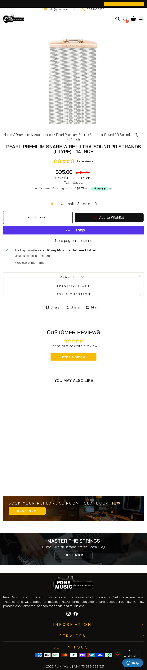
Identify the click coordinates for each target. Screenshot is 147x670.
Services (72, 635)
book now (27, 510)
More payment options (73, 240)
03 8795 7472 (95, 9)
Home (8, 135)
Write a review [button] (73, 357)
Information (72, 624)
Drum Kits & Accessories (34, 135)
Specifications (73, 285)
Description (73, 276)
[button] (64, 161)
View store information (30, 262)
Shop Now (73, 555)
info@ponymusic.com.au (64, 9)
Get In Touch (72, 647)
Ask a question (73, 294)
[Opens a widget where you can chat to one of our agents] (132, 663)
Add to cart (43, 484)
